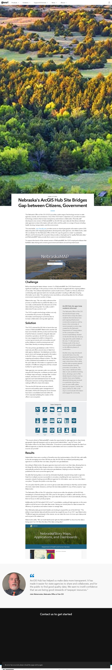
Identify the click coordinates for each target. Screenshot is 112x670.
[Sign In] (109, 2)
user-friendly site (41, 228)
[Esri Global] (5, 2)
